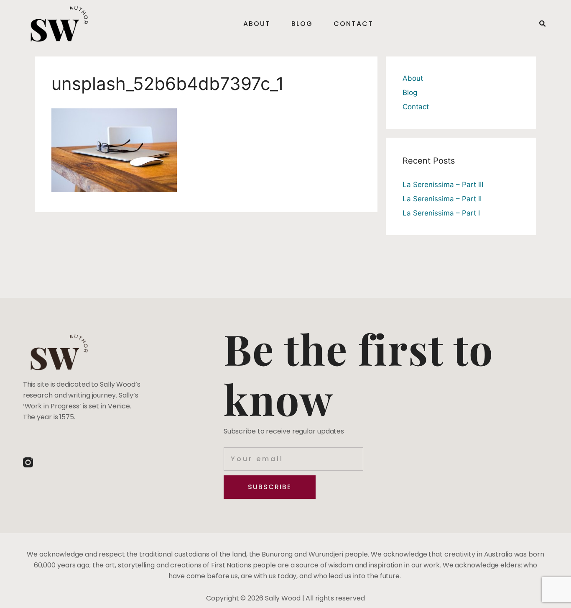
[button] (542, 24)
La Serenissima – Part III (443, 184)
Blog (302, 23)
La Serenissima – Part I (441, 213)
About (256, 23)
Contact (353, 23)
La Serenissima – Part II (442, 199)
